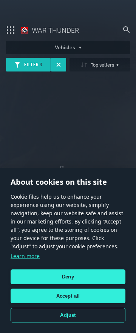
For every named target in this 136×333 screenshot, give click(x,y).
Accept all (68, 296)
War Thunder (54, 30)
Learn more (25, 256)
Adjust (68, 315)
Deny (68, 277)
